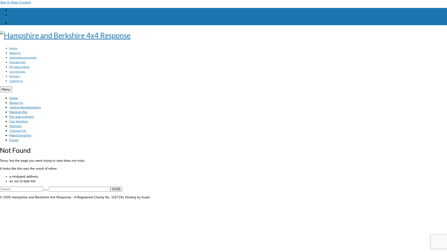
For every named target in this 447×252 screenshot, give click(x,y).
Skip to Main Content (15, 2)
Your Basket (24, 23)
